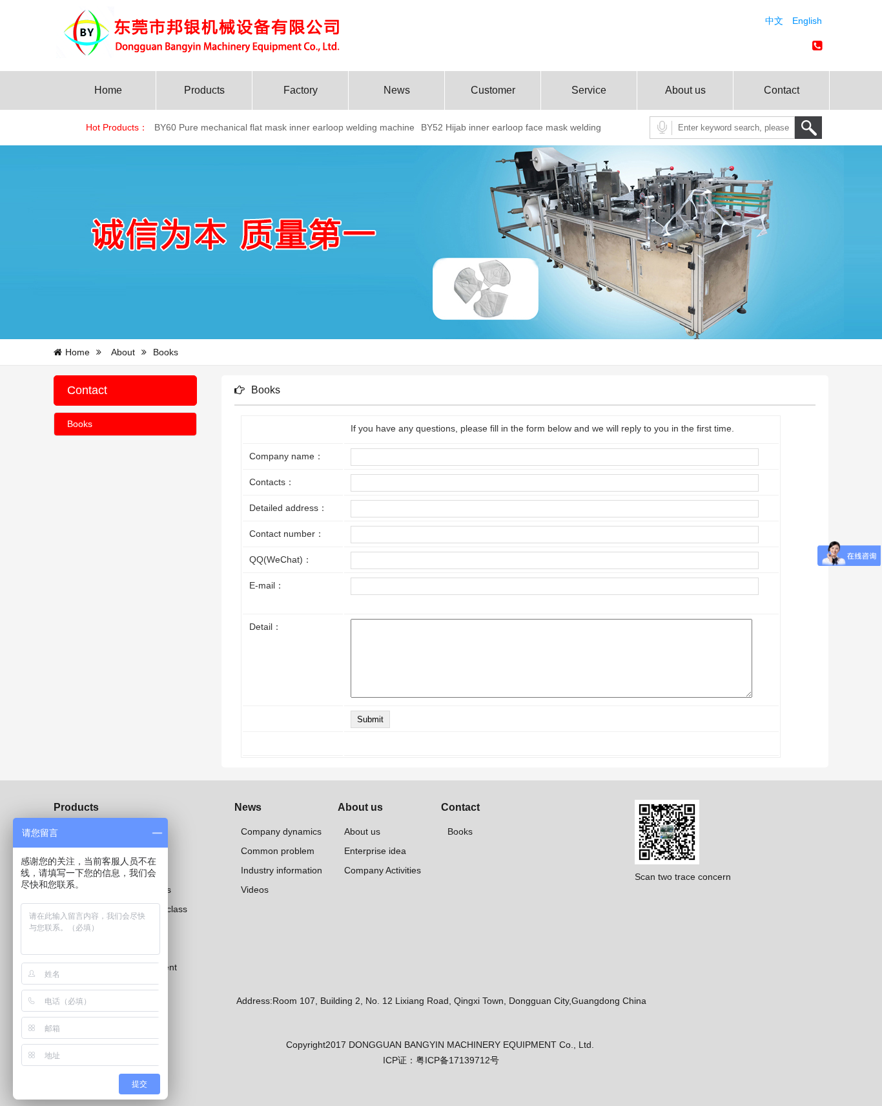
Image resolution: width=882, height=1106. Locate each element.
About (123, 352)
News (397, 90)
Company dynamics (281, 831)
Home (108, 90)
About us (685, 90)
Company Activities (382, 870)
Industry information (281, 870)
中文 (774, 21)
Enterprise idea (375, 851)
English (807, 21)
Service (588, 90)
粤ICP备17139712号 (457, 1060)
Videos (255, 889)
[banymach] (215, 55)
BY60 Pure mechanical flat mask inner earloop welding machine (284, 127)
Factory (300, 90)
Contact (781, 90)
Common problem (277, 851)
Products (204, 90)
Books (79, 424)
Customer (493, 90)
